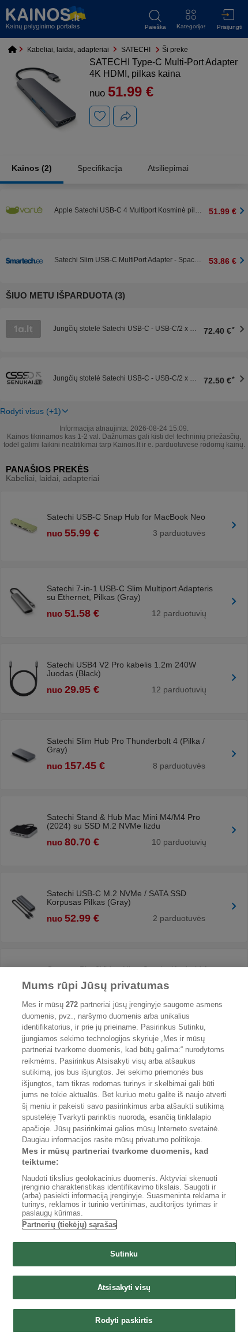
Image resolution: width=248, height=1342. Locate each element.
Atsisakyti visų (124, 1287)
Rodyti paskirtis (123, 1320)
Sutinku (124, 1254)
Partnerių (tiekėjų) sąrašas (69, 1224)
